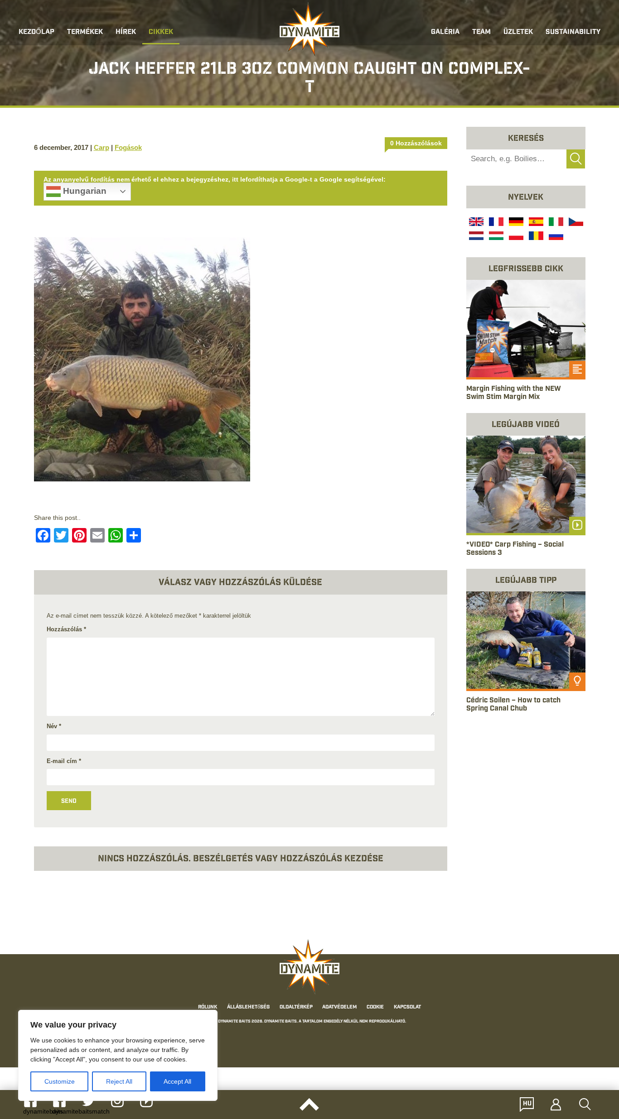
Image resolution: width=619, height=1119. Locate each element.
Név (54, 726)
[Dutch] (475, 236)
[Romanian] (535, 236)
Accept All (177, 1081)
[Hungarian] (495, 236)
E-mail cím (64, 761)
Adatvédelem (339, 1007)
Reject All (119, 1081)
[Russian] (555, 236)
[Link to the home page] (309, 30)
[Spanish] (535, 222)
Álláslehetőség (248, 1007)
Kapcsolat (407, 1007)
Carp (101, 147)
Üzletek (518, 32)
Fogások (128, 147)
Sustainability (573, 32)
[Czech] (575, 222)
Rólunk (207, 1007)
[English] (475, 222)
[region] (118, 1055)
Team (481, 32)
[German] (515, 222)
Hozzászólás (66, 629)
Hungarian (83, 191)
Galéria (445, 32)
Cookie (375, 1007)
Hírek (126, 32)
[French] (495, 222)
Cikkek (161, 32)
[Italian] (555, 222)
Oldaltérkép (296, 1007)
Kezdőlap (36, 32)
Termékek (85, 32)
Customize (59, 1081)
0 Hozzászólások (416, 143)
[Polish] (515, 236)
